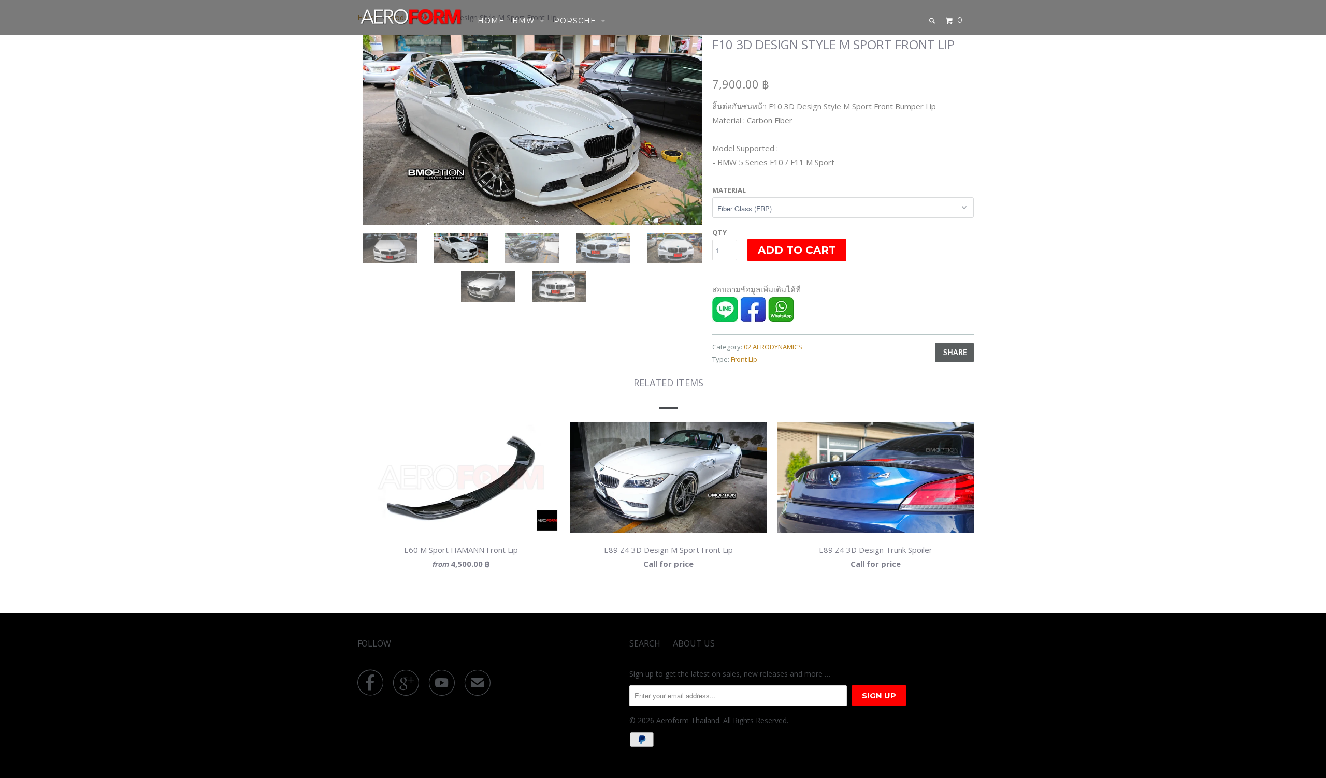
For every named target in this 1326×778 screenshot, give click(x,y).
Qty (719, 232)
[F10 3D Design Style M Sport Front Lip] (532, 130)
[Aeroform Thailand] (410, 17)
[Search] (933, 21)
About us (694, 643)
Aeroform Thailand (687, 720)
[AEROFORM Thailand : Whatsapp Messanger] (781, 319)
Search (644, 643)
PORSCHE (577, 20)
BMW (526, 20)
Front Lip (744, 359)
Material (729, 190)
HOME (491, 20)
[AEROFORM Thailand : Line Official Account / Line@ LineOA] (725, 319)
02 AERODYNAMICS (773, 346)
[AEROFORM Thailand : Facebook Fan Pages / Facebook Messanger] (753, 319)
